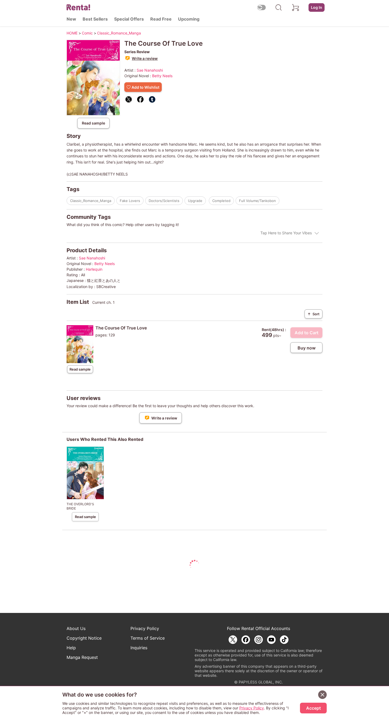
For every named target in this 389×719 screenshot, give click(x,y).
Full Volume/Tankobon (257, 201)
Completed (221, 201)
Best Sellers (95, 19)
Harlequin (94, 269)
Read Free (161, 19)
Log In (316, 7)
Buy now (306, 348)
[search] (278, 7)
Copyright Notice (84, 638)
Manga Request (82, 657)
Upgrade (195, 201)
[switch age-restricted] (261, 7)
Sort (313, 314)
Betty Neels (162, 75)
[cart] (295, 7)
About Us (76, 628)
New (71, 19)
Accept (313, 708)
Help (71, 647)
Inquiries (138, 647)
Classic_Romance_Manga (90, 201)
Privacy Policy (144, 628)
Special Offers (129, 19)
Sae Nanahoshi (150, 70)
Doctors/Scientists (164, 201)
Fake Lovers (130, 201)
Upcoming (188, 19)
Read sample (93, 123)
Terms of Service (147, 638)
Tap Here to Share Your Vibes (286, 233)
